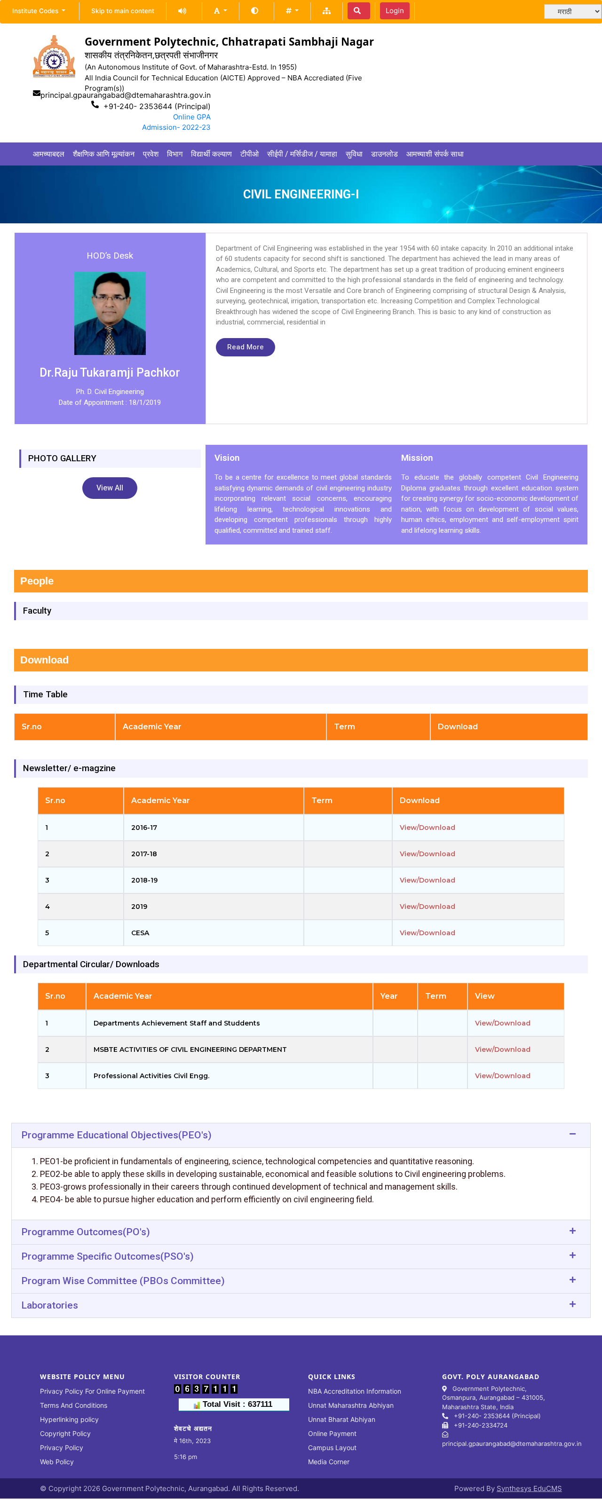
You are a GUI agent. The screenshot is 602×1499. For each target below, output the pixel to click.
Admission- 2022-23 (176, 127)
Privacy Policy (61, 1448)
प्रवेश (150, 154)
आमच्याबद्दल (48, 154)
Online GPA (192, 116)
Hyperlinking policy (69, 1419)
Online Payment (332, 1433)
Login (395, 10)
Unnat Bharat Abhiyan (341, 1419)
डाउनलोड (384, 154)
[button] (220, 10)
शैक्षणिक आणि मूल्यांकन (104, 154)
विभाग (174, 154)
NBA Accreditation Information (354, 1391)
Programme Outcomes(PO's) (85, 1232)
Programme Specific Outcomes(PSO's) (107, 1256)
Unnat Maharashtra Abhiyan (351, 1405)
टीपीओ (249, 154)
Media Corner (328, 1462)
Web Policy (57, 1462)
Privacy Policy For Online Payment (92, 1391)
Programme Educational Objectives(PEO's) (116, 1135)
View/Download (427, 827)
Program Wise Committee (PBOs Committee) (123, 1280)
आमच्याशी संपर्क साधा (435, 154)
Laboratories (49, 1305)
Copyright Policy (65, 1433)
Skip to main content (122, 11)
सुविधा (354, 154)
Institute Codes (36, 11)
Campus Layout (332, 1448)
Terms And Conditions (73, 1405)
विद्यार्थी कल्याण (211, 154)
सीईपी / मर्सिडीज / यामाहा (302, 154)
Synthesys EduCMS (529, 1488)
